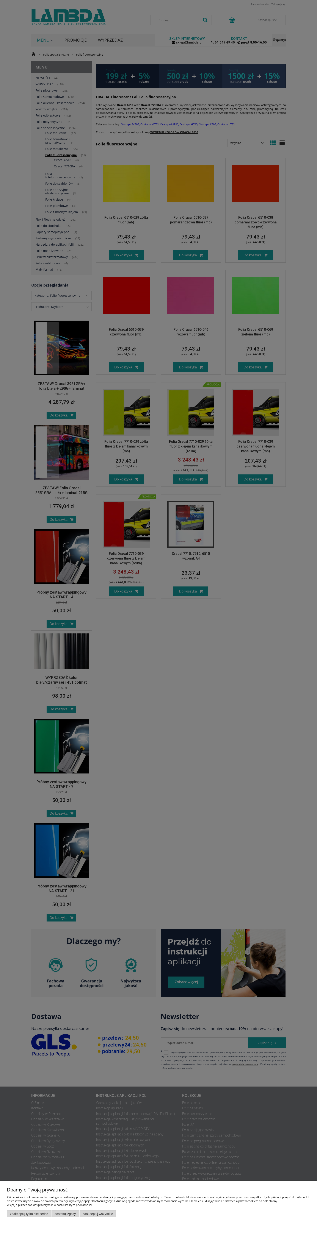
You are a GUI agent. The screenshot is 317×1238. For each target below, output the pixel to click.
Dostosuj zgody (65, 1214)
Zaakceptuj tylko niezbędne (29, 1214)
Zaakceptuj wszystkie (98, 1214)
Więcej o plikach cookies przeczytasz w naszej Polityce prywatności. (49, 1205)
